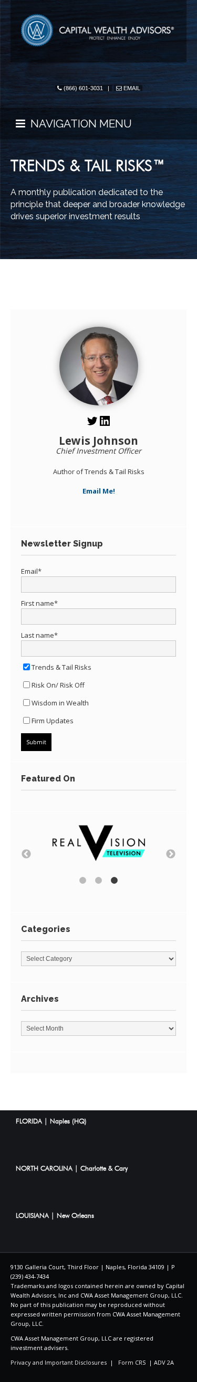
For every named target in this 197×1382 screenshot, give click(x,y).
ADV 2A (164, 1362)
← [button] (26, 854)
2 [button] (99, 880)
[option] (98, 844)
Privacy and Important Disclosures (59, 1362)
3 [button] (114, 880)
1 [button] (83, 880)
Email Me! (98, 491)
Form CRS (132, 1362)
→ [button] (170, 854)
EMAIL (131, 88)
